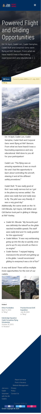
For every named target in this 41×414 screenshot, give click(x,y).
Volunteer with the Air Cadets (6, 396)
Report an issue (20, 380)
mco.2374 (23, 79)
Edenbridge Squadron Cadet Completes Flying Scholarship (10, 320)
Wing (5, 83)
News (7, 79)
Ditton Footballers (8, 308)
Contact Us (15, 394)
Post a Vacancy (20, 382)
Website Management (20, 385)
